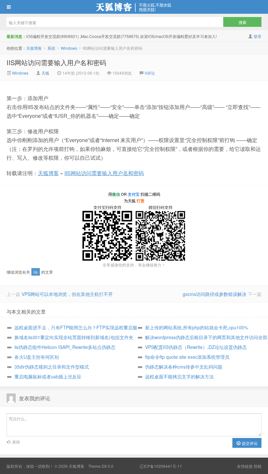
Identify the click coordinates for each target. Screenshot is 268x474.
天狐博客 (134, 7)
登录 (257, 36)
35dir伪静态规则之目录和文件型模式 (51, 366)
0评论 (150, 73)
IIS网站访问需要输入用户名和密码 (56, 62)
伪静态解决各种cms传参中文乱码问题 (183, 366)
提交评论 (249, 443)
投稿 (257, 466)
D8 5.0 (107, 466)
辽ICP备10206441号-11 (161, 466)
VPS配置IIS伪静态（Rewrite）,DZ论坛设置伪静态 (196, 347)
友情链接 (245, 466)
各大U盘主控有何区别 (36, 357)
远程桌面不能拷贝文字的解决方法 (179, 376)
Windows (69, 48)
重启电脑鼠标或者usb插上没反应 (47, 376)
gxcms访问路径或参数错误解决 (214, 294)
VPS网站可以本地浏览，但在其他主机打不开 (67, 294)
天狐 (45, 73)
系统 (51, 48)
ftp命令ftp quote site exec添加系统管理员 (187, 357)
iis (36, 272)
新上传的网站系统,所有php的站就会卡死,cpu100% (196, 327)
